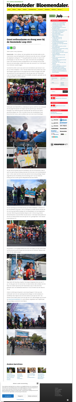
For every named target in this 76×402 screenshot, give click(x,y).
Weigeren (20, 396)
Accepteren (8, 396)
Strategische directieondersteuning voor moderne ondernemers (59, 30)
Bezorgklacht (57, 390)
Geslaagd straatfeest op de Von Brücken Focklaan (59, 28)
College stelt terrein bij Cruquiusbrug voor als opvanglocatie (57, 39)
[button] (37, 383)
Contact (56, 388)
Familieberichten (32, 9)
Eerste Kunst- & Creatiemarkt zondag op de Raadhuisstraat (60, 49)
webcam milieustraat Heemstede (59, 99)
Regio (53, 82)
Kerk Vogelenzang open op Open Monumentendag (59, 46)
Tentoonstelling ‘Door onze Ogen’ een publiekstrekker (31, 375)
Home (9, 9)
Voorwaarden (58, 394)
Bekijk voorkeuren (32, 396)
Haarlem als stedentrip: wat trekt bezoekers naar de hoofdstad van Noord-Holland (59, 71)
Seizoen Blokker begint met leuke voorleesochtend (59, 60)
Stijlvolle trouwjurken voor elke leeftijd (58, 55)
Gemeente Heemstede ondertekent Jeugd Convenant (20, 376)
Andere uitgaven (58, 389)
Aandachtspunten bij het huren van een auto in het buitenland (59, 42)
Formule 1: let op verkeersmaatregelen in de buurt (59, 65)
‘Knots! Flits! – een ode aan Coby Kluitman (59, 63)
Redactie (54, 9)
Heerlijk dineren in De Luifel (58, 51)
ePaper (19, 9)
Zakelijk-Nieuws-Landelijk (62, 83)
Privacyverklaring (20, 399)
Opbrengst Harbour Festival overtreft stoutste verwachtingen (59, 68)
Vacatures (40, 9)
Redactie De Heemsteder (15, 44)
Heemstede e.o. (38, 44)
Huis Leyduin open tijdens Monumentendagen (57, 33)
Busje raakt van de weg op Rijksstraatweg (57, 35)
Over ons (60, 9)
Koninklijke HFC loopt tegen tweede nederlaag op (59, 44)
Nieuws (14, 9)
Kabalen (25, 9)
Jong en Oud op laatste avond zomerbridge (58, 58)
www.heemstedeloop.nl (14, 299)
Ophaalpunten (58, 391)
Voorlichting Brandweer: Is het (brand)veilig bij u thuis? (58, 25)
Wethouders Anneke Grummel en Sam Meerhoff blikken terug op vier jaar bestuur (11, 376)
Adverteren (47, 9)
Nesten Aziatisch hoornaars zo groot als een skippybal (60, 53)
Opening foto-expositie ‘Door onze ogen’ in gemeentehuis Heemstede (41, 376)
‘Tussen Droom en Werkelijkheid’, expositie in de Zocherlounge (59, 23)
